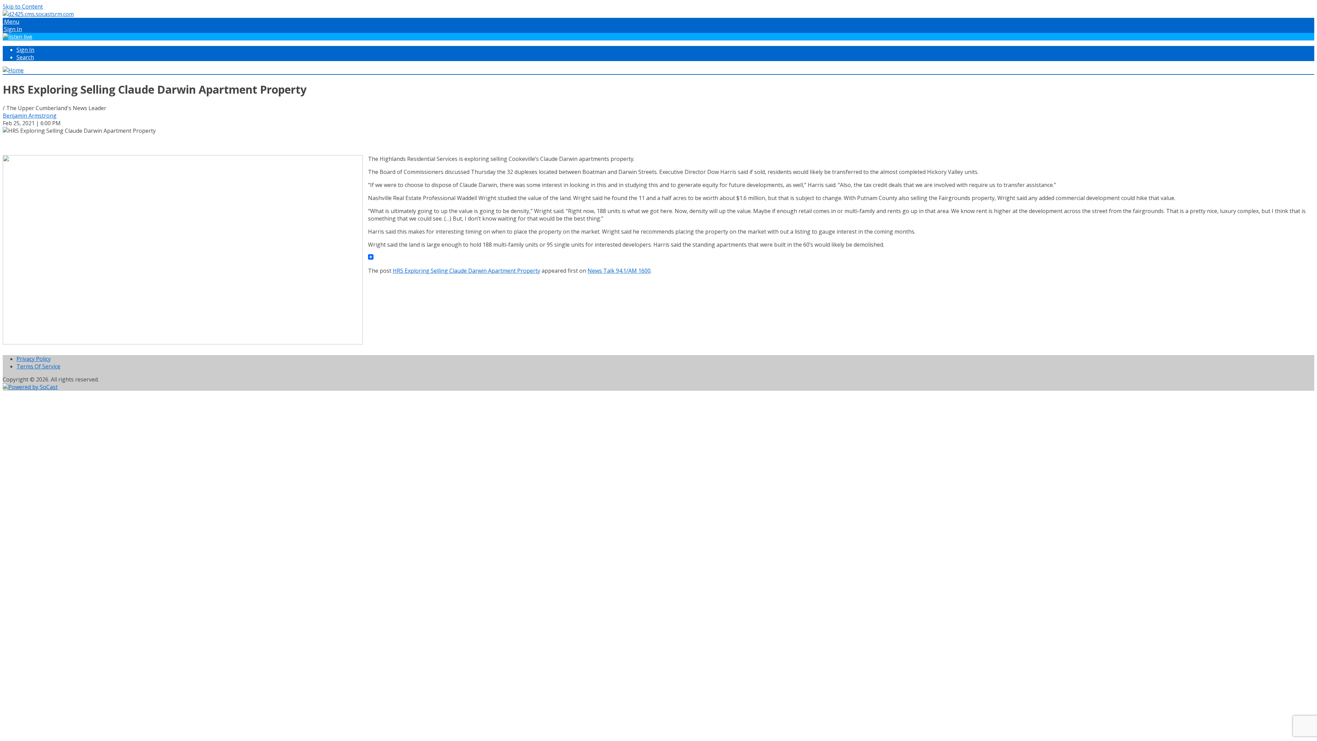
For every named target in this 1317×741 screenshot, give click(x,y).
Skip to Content (23, 6)
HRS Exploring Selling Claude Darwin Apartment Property (466, 270)
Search (25, 57)
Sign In (25, 50)
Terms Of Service (38, 366)
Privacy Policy (33, 359)
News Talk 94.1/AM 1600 (619, 270)
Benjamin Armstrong (30, 115)
